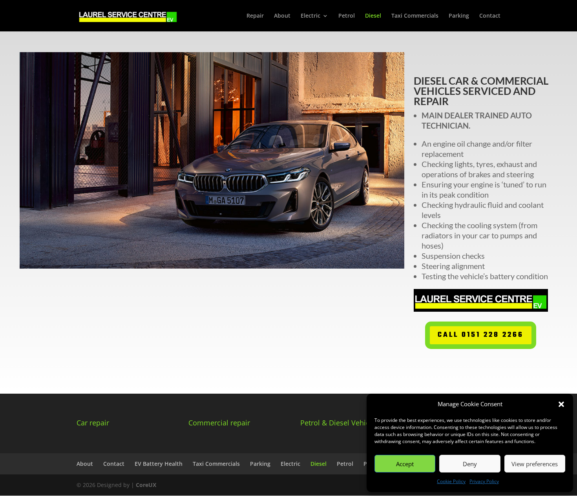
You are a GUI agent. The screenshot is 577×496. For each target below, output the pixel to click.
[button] (561, 404)
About (282, 16)
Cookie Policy (451, 481)
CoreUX (146, 485)
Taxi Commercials (414, 16)
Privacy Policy (484, 481)
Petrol (346, 16)
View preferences (534, 464)
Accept (405, 464)
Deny (470, 464)
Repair (255, 16)
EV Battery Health (159, 463)
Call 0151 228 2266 (481, 335)
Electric (310, 16)
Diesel (373, 16)
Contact (489, 16)
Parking (459, 16)
